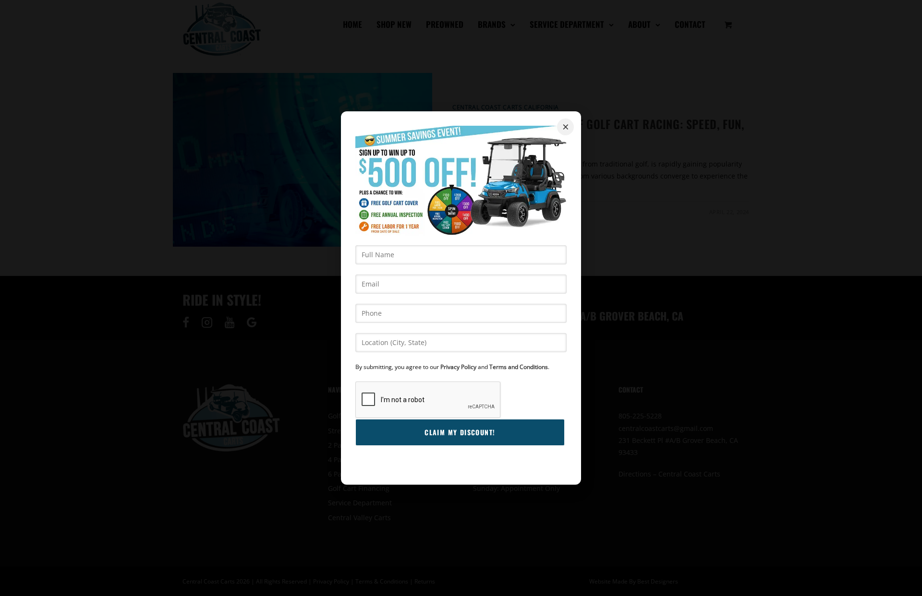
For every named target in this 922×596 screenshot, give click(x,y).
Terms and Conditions (518, 367)
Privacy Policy (458, 367)
